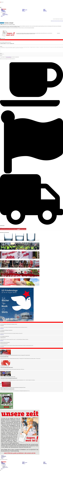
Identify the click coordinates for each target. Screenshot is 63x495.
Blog (1, 9)
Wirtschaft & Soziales (4, 24)
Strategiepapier (4, 11)
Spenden (3, 15)
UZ (1, 8)
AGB (1, 457)
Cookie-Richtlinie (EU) (3, 456)
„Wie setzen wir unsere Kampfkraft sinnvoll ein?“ (8, 378)
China (3, 463)
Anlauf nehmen (2, 325)
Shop (1, 468)
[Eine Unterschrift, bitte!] (5, 354)
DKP (1, 16)
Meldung (14, 24)
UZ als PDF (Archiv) (5, 466)
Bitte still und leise (2, 331)
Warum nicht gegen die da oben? (4, 343)
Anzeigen (2, 458)
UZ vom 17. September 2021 (9, 24)
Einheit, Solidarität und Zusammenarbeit (7, 388)
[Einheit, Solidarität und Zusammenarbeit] (5, 386)
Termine (2, 462)
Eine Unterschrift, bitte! (4, 356)
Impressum (2, 455)
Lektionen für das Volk (2, 337)
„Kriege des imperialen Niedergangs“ (6, 367)
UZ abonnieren (4, 465)
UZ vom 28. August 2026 (5, 14)
